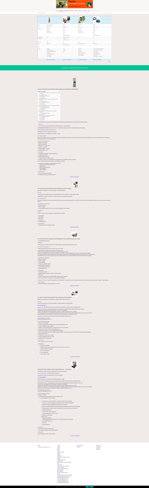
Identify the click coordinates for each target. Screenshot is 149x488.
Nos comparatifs (60, 471)
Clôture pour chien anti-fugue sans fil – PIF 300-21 (47, 115)
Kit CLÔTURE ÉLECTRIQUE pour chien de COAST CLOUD (48, 99)
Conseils (58, 453)
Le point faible (42, 119)
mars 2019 (98, 448)
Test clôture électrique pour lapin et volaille (64, 475)
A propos (58, 446)
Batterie (58, 449)
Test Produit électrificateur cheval (63, 477)
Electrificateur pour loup (61, 459)
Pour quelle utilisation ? (43, 94)
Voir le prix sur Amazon (50, 59)
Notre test (41, 93)
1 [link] (109, 61)
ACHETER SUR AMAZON (74, 176)
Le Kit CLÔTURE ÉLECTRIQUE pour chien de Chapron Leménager (49, 92)
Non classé (79, 446)
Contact (58, 454)
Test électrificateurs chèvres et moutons (64, 476)
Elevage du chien (60, 460)
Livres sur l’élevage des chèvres (62, 468)
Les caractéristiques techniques (44, 95)
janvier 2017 (98, 449)
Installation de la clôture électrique (63, 466)
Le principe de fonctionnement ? (45, 106)
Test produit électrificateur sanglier (63, 482)
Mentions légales (60, 469)
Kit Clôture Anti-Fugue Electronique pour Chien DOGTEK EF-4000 (49, 105)
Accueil (58, 448)
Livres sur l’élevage (60, 467)
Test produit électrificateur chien (42, 12)
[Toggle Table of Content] (59, 91)
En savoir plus (91, 486)
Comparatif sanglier (60, 452)
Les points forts (42, 96)
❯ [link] (110, 61)
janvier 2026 (98, 446)
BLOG (58, 450)
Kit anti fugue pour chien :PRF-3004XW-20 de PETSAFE (47, 110)
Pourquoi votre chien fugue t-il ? (62, 472)
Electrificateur (59, 455)
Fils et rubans (59, 464)
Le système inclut (42, 117)
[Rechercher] (92, 11)
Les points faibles (42, 104)
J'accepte (87, 486)
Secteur (58, 473)
